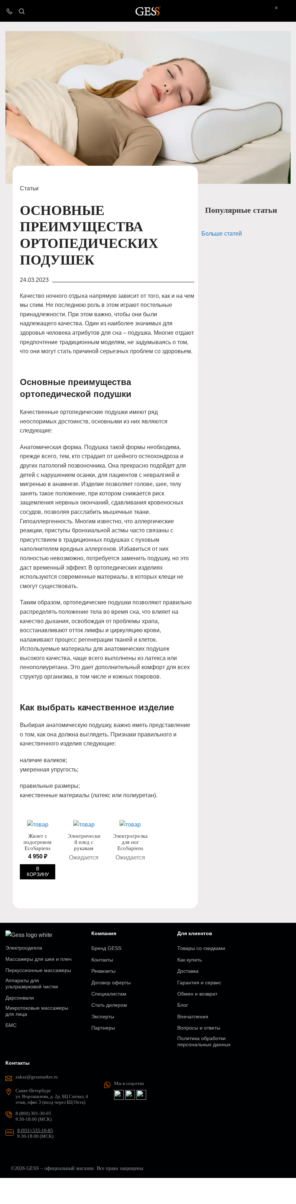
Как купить (189, 960)
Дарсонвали (19, 998)
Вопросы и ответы (198, 1028)
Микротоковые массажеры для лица (36, 1011)
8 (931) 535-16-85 (35, 1130)
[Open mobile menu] (287, 11)
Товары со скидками (201, 948)
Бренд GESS (106, 948)
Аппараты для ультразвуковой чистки (31, 983)
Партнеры (103, 1028)
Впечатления (192, 1016)
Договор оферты (111, 982)
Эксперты (102, 1016)
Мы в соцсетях (129, 1083)
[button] (37, 871)
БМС (11, 1025)
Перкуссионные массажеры (38, 970)
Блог (182, 1005)
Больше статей (221, 234)
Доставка (188, 971)
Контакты (102, 960)
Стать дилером (109, 1005)
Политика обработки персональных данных (204, 1041)
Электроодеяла (23, 948)
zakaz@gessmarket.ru (37, 1077)
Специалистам (108, 994)
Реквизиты (103, 971)
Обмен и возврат (197, 994)
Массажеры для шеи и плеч (38, 959)
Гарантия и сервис (199, 982)
